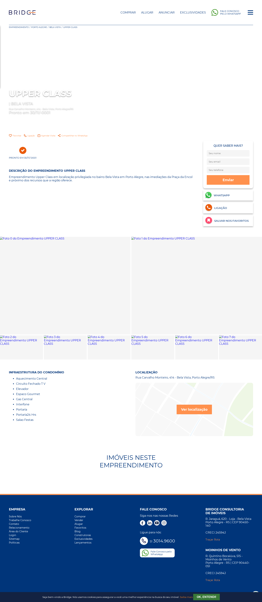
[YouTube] (157, 523)
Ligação (31, 135)
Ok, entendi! (206, 596)
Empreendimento (19, 27)
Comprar (128, 12)
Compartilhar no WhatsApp (74, 135)
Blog (78, 531)
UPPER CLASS (70, 27)
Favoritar (17, 135)
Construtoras (83, 535)
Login (12, 535)
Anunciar (167, 12)
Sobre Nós (15, 516)
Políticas (14, 542)
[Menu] (250, 12)
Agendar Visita (48, 135)
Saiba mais (186, 597)
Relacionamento (19, 527)
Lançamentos (83, 542)
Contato (14, 524)
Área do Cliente (18, 531)
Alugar (147, 12)
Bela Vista (55, 27)
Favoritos (80, 527)
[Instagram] (164, 523)
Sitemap (14, 538)
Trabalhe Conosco (20, 520)
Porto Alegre (39, 27)
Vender (79, 520)
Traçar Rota (213, 539)
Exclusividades (193, 12)
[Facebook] (142, 523)
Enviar (228, 180)
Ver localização (194, 409)
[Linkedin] (149, 523)
